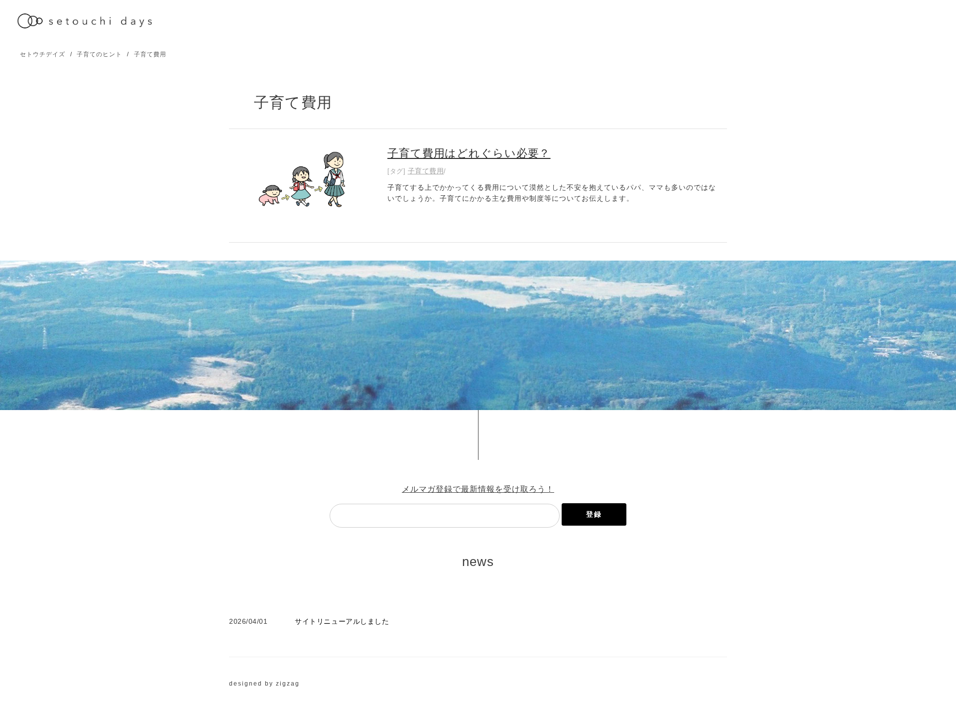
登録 (594, 514)
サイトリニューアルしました (342, 621)
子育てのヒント (99, 54)
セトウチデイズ (42, 54)
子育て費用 (150, 54)
